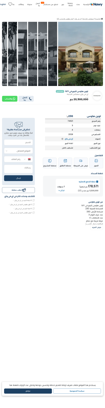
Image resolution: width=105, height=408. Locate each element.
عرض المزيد (96, 227)
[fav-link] (10, 4)
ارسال (18, 178)
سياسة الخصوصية (77, 391)
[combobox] (21, 151)
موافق (27, 391)
